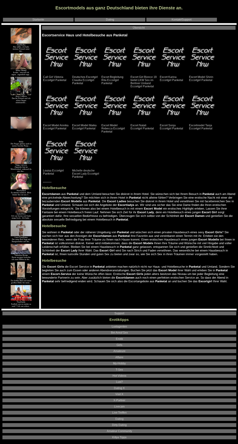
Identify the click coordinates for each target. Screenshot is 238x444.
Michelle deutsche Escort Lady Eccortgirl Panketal (85, 173)
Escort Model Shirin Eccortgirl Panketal (201, 78)
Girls (119, 344)
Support (119, 313)
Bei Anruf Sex (119, 332)
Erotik (119, 338)
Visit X (119, 394)
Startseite (38, 19)
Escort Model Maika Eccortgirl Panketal (84, 127)
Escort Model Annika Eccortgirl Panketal (55, 127)
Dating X (119, 388)
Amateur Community (119, 431)
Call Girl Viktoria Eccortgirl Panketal (54, 78)
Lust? (119, 381)
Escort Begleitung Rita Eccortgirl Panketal (112, 80)
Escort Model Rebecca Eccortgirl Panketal (113, 128)
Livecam (119, 406)
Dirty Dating (119, 424)
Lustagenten (119, 326)
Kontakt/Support (181, 19)
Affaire (119, 357)
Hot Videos (119, 375)
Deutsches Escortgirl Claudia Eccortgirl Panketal (85, 80)
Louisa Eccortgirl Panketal (53, 172)
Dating (110, 19)
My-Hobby (119, 363)
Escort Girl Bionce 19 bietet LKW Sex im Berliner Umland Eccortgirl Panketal (143, 81)
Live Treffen (119, 412)
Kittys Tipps (119, 437)
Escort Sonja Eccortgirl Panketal (171, 127)
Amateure (119, 351)
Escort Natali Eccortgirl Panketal (142, 127)
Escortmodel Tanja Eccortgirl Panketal (200, 127)
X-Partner (119, 400)
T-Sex (119, 369)
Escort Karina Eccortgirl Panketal (171, 78)
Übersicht (139, 27)
